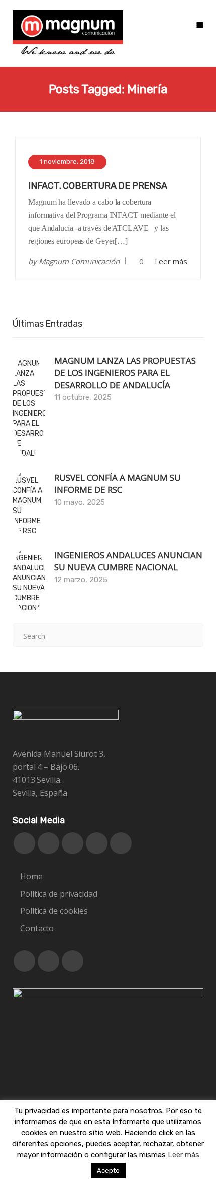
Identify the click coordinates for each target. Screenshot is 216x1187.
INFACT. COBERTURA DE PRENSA (97, 185)
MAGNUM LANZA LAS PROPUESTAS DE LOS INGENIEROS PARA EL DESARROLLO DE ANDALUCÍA (125, 373)
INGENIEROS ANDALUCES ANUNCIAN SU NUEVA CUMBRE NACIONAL (128, 561)
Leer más (171, 261)
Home (31, 876)
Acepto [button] (108, 1170)
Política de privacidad (58, 893)
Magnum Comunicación (79, 261)
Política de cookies (54, 910)
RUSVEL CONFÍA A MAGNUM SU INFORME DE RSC (117, 483)
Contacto (37, 928)
